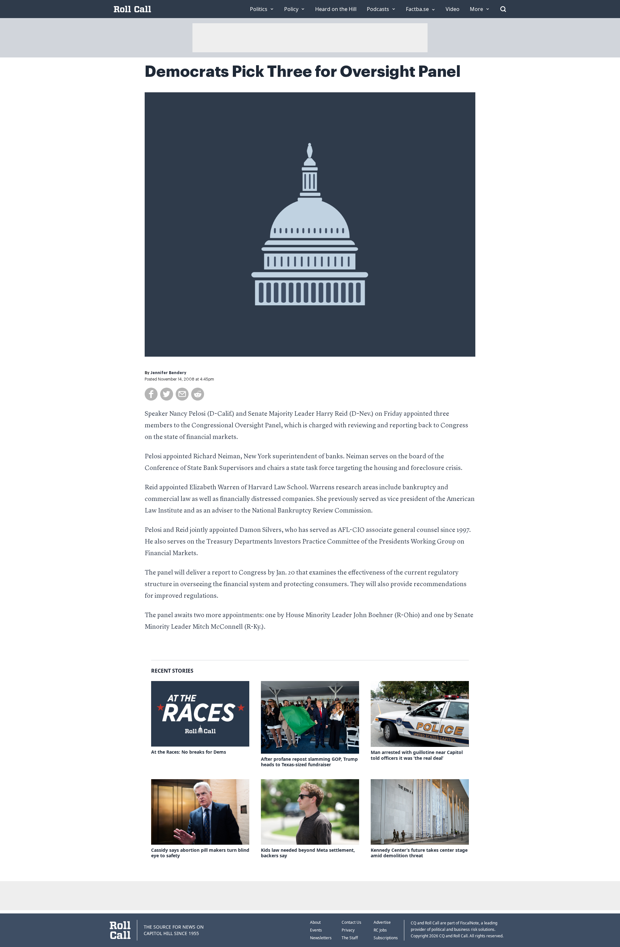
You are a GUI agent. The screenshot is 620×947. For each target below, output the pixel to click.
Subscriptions (386, 938)
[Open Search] (503, 9)
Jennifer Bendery (168, 373)
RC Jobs (380, 930)
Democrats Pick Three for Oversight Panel (303, 71)
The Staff (350, 938)
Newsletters (321, 938)
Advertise (382, 922)
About (315, 922)
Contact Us (351, 922)
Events (316, 930)
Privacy (348, 930)
